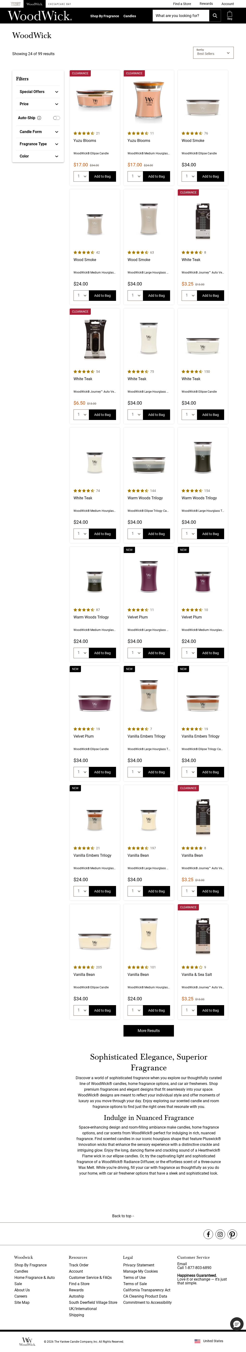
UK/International (83, 1308)
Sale (18, 1284)
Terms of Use (134, 1277)
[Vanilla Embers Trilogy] (149, 723)
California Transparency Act (146, 1290)
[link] (182, 4)
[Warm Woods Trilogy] (149, 485)
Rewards (76, 1290)
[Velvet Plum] (149, 604)
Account (76, 1271)
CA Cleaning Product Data (145, 1296)
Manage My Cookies (140, 1271)
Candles (129, 16)
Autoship (76, 1296)
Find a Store (79, 1284)
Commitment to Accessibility (147, 1302)
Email (182, 1264)
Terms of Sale (135, 1284)
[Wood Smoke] (203, 128)
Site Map (22, 1302)
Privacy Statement (138, 1265)
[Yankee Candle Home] (16, 4)
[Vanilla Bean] (149, 842)
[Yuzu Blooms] (95, 128)
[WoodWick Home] (34, 4)
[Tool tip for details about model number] (39, 118)
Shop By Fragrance (104, 16)
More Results (149, 1030)
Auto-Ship (26, 118)
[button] (227, 4)
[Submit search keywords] (215, 15)
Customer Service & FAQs (90, 1277)
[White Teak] (203, 247)
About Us (22, 1290)
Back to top (122, 1216)
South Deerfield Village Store (93, 1302)
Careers (20, 1296)
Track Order (78, 1265)
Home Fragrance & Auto (34, 1277)
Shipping (76, 1315)
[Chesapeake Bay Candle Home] (60, 4)
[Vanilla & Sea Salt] (203, 962)
